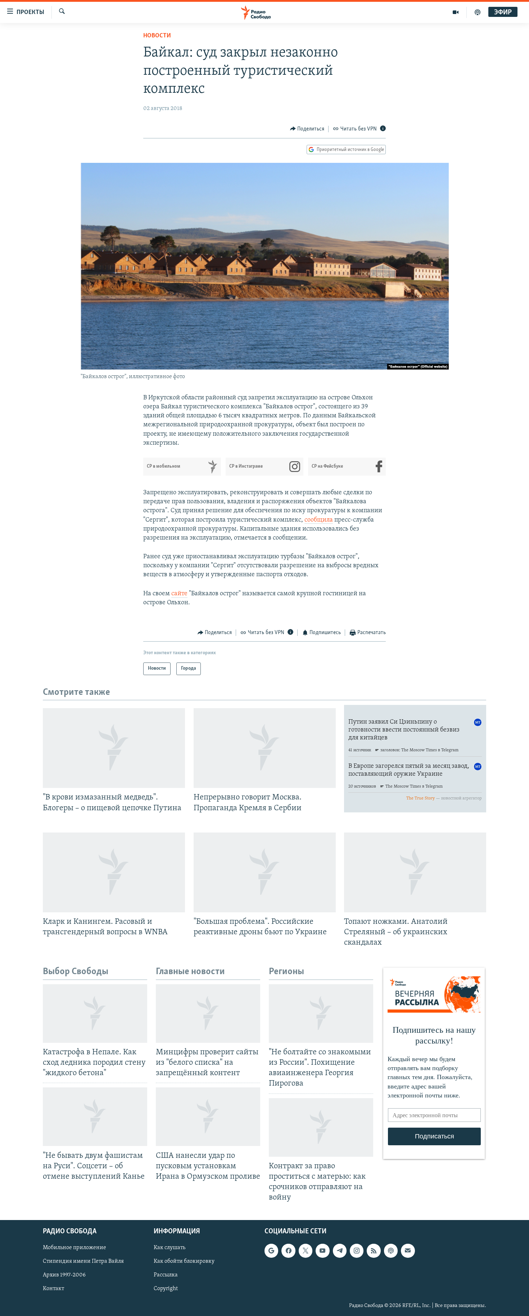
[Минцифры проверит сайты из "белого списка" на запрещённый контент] (208, 1013)
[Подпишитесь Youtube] (322, 1251)
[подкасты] (477, 12)
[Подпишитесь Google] (271, 1251)
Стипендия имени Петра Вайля (83, 1262)
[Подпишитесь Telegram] (340, 1251)
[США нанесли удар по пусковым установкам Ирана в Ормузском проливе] (208, 1116)
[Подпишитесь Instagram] (356, 1251)
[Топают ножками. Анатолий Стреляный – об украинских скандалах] (415, 872)
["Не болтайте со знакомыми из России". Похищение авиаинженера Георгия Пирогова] (321, 1013)
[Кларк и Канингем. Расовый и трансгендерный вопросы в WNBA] (114, 872)
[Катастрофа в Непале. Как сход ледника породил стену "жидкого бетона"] (95, 1013)
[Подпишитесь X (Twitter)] (305, 1251)
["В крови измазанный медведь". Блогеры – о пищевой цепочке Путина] (114, 748)
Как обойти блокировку (184, 1262)
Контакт (53, 1289)
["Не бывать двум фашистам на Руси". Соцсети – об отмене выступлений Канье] (95, 1116)
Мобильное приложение (74, 1248)
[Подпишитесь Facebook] (288, 1251)
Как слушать (169, 1248)
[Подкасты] (391, 1251)
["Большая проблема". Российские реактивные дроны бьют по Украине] (265, 872)
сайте (179, 594)
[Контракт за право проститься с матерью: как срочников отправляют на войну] (321, 1127)
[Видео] (456, 12)
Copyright (166, 1289)
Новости (157, 36)
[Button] (307, 129)
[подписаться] (408, 1251)
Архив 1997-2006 (64, 1275)
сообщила (318, 520)
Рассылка (166, 1275)
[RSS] (373, 1251)
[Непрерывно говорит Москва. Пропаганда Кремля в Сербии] (265, 748)
